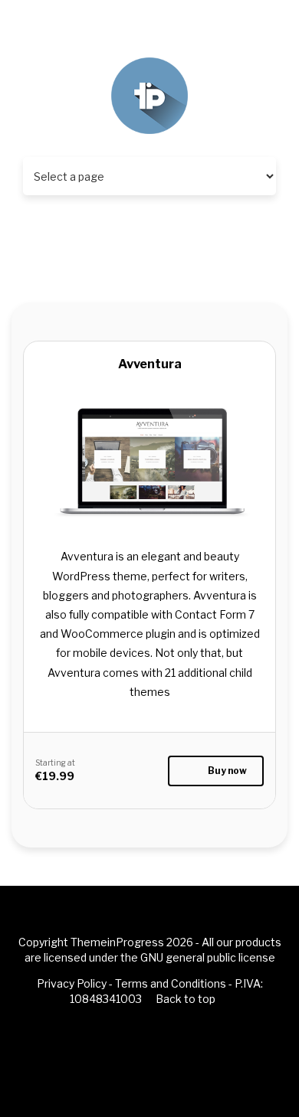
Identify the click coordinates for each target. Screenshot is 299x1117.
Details (149, 517)
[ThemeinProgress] (149, 94)
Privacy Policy (72, 983)
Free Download (149, 552)
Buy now (227, 770)
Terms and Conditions (170, 983)
